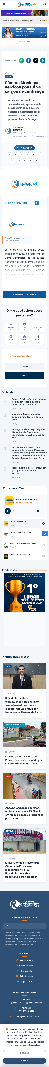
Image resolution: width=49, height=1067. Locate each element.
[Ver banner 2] (22, 41)
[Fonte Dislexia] (39, 154)
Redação (17, 129)
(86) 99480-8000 (34, 1002)
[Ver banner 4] (28, 41)
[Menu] (4, 4)
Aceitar (24, 1061)
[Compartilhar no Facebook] (28, 60)
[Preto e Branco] (33, 154)
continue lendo (24, 294)
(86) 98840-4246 (18, 1002)
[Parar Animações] (36, 160)
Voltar (24, 366)
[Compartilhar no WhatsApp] (21, 60)
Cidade (14, 73)
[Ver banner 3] (24, 41)
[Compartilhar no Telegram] (42, 60)
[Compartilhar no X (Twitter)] (35, 60)
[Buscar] (45, 4)
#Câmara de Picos (17, 356)
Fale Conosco (26, 976)
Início (7, 73)
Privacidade (26, 971)
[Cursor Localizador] (30, 160)
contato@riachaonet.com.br (25, 133)
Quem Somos (26, 960)
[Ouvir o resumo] (37, 203)
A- (9, 155)
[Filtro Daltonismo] (24, 160)
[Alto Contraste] (27, 154)
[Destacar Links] (12, 160)
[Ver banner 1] (20, 41)
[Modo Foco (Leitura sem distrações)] (18, 160)
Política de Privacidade (29, 1045)
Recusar (24, 1053)
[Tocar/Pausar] (8, 511)
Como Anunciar (26, 965)
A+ (21, 155)
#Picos (29, 356)
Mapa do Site (26, 981)
